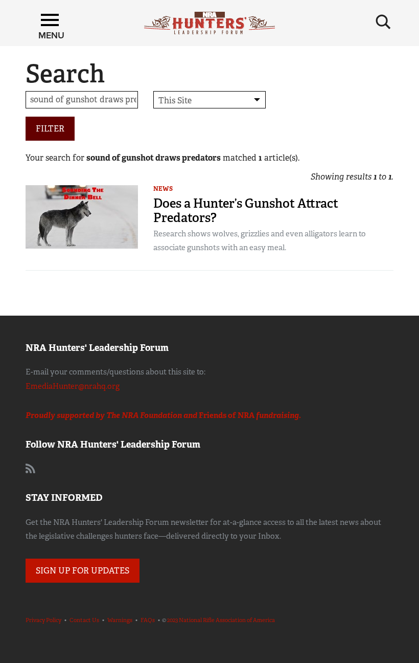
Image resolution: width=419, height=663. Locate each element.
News (163, 189)
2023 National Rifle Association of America (221, 620)
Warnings (119, 620)
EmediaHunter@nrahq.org (73, 386)
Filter (50, 128)
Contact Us (84, 620)
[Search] (383, 22)
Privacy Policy (43, 620)
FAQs (148, 620)
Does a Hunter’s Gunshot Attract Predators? (245, 210)
